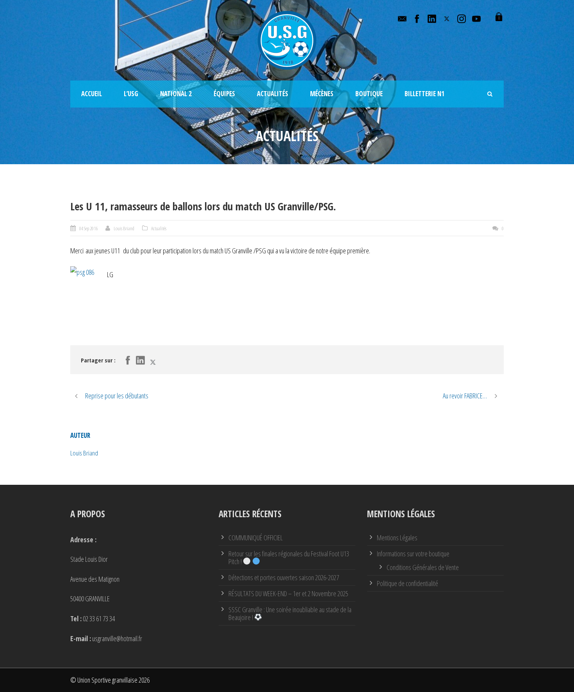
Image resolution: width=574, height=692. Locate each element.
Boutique (369, 93)
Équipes (224, 93)
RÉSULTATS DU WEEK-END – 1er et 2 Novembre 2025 (288, 593)
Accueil (91, 93)
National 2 (176, 93)
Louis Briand (124, 228)
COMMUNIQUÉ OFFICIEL (255, 537)
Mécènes (321, 93)
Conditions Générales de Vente (423, 567)
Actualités (272, 93)
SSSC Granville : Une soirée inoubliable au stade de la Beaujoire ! (289, 613)
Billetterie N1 (424, 93)
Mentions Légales (397, 537)
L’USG (131, 93)
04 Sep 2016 (88, 228)
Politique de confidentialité (407, 583)
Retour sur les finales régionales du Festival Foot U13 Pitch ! (288, 557)
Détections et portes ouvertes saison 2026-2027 (283, 577)
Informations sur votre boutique (413, 553)
